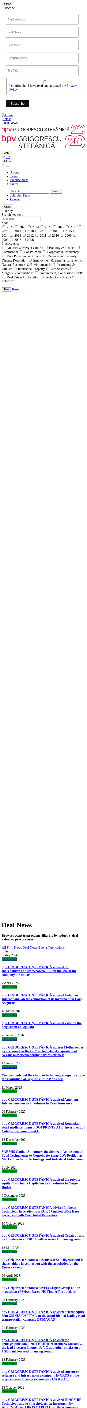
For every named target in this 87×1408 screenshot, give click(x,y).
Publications (56, 947)
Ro (8, 157)
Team (14, 176)
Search (56, 191)
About (14, 172)
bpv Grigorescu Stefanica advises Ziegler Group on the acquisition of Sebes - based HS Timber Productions (41, 1289)
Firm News (14, 947)
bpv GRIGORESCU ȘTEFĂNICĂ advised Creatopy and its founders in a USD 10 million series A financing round (43, 1237)
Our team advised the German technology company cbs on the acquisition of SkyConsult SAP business (43, 1077)
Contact (15, 199)
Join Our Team (20, 195)
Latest (7, 119)
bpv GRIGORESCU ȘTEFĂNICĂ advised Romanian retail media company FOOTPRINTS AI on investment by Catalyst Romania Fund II (43, 1127)
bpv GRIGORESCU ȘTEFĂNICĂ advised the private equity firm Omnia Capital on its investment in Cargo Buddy (41, 1183)
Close (7, 3)
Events (43, 947)
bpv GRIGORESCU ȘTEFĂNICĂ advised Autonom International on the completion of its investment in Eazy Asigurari (42, 999)
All (4, 947)
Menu (6, 153)
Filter (6, 289)
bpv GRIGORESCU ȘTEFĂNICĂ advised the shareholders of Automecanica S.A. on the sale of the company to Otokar (39, 971)
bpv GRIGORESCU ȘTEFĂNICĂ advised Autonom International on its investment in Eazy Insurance (40, 1101)
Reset (15, 289)
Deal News (30, 947)
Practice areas (19, 180)
